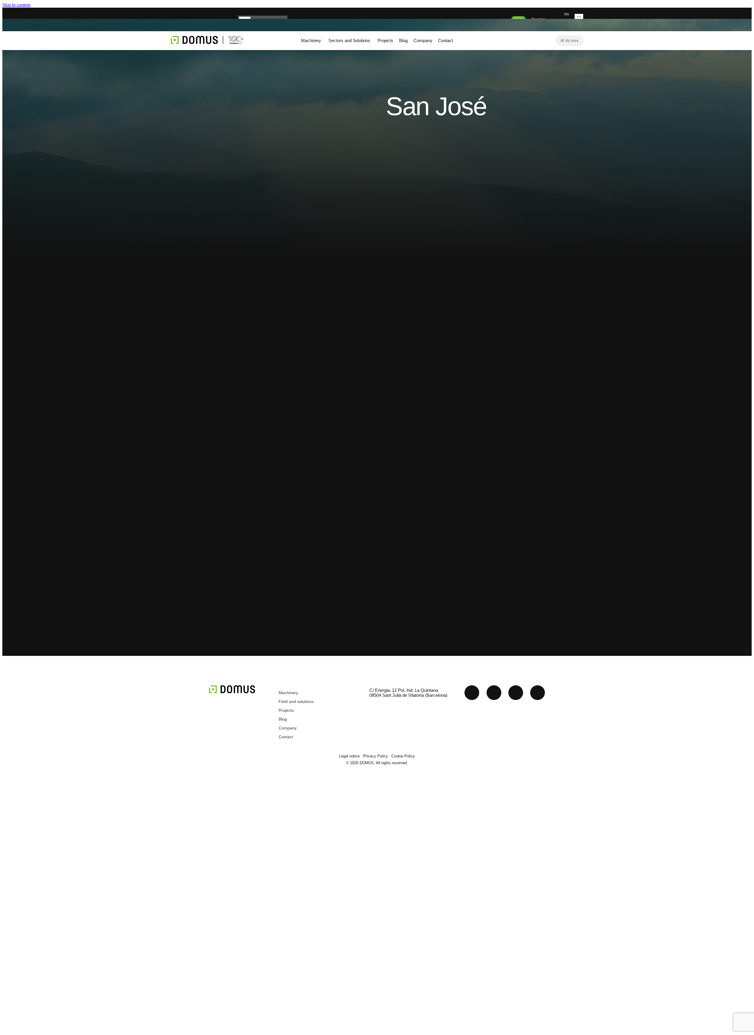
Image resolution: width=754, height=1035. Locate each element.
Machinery (288, 692)
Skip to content (16, 4)
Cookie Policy (403, 756)
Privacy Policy (375, 756)
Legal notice (349, 756)
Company (288, 728)
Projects (286, 710)
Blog (283, 719)
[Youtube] (494, 692)
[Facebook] (537, 692)
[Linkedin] (471, 692)
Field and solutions (296, 701)
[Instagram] (515, 692)
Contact (286, 736)
